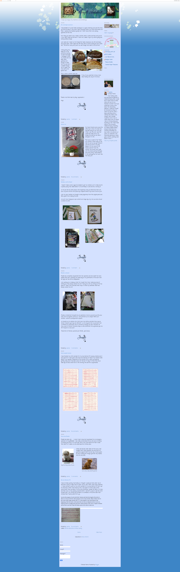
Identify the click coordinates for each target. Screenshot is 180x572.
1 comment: (74, 119)
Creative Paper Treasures (111, 64)
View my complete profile (110, 141)
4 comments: (74, 348)
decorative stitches (73, 528)
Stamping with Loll (110, 52)
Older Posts (99, 532)
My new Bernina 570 (65, 480)
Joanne (110, 92)
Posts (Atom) (85, 537)
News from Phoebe (65, 436)
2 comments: (74, 476)
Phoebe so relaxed (65, 273)
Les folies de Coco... (109, 57)
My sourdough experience (67, 24)
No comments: (75, 177)
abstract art (63, 124)
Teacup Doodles (109, 62)
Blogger (97, 565)
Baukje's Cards (108, 59)
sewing (80, 528)
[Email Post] (79, 119)
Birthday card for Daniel (66, 182)
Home (78, 532)
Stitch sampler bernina (66, 353)
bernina (66, 528)
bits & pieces (108, 54)
